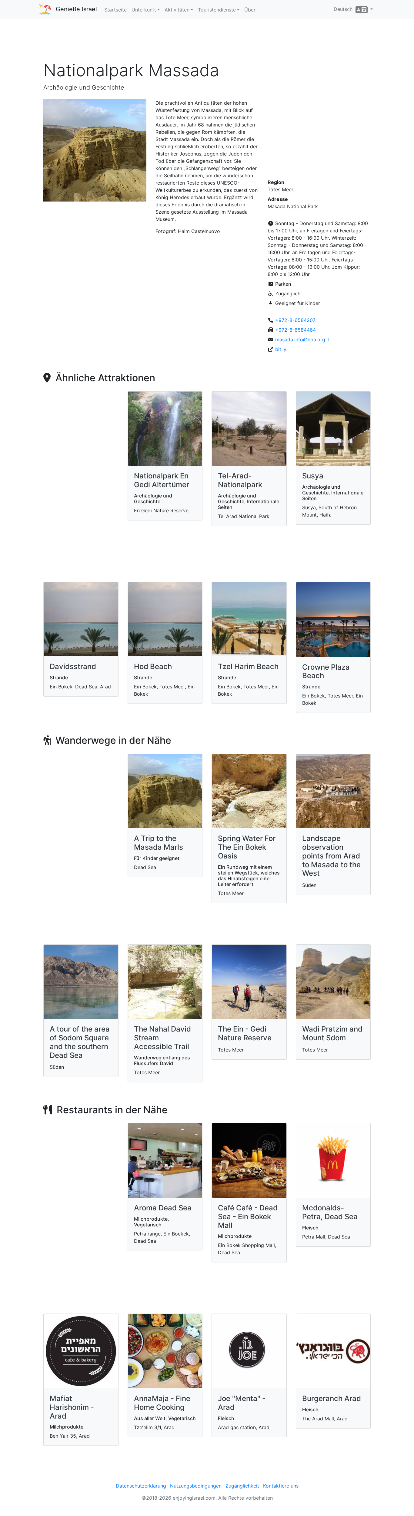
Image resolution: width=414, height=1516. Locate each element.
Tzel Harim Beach (248, 666)
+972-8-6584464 (295, 330)
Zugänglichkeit (242, 1486)
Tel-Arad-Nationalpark (240, 480)
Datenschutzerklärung (141, 1486)
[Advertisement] (207, 42)
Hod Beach (153, 666)
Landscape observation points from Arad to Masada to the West (331, 856)
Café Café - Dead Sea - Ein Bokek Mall (248, 1216)
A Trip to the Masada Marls (158, 843)
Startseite (115, 10)
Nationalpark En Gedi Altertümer (161, 480)
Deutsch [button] (345, 9)
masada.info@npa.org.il (302, 339)
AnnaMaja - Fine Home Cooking (162, 1403)
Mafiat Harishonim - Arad (72, 1407)
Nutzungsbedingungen (196, 1486)
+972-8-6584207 (295, 320)
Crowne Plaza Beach (326, 671)
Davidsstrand (73, 666)
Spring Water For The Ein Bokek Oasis (246, 847)
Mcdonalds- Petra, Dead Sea (330, 1212)
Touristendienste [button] (217, 10)
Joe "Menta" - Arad (241, 1403)
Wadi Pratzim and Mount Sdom (332, 1033)
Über (249, 10)
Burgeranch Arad (331, 1398)
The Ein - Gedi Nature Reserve (245, 1033)
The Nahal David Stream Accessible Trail (162, 1038)
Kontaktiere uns (281, 1486)
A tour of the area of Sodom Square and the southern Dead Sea (80, 1042)
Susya (312, 475)
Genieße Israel (76, 9)
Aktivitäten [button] (177, 10)
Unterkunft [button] (144, 10)
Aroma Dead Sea (163, 1207)
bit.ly (280, 349)
